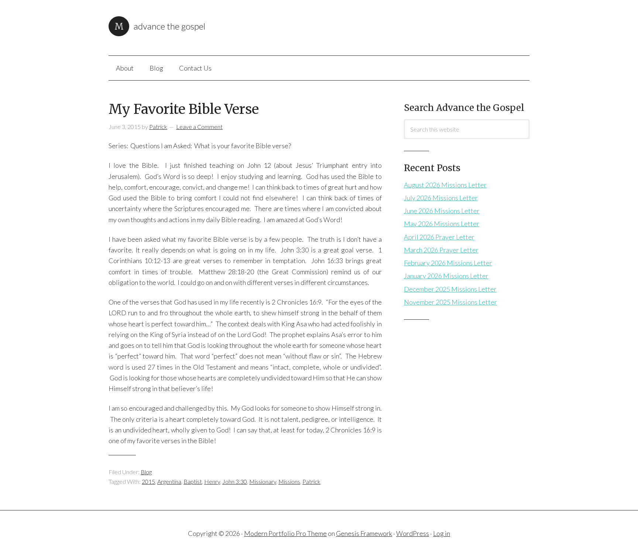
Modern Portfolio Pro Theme (285, 533)
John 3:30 (234, 481)
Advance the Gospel (169, 26)
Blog (146, 471)
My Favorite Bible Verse (184, 109)
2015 (148, 481)
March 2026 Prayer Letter (441, 250)
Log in (441, 533)
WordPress (412, 533)
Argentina (169, 481)
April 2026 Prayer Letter (439, 237)
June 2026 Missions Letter (442, 211)
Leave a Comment (199, 126)
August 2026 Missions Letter (445, 185)
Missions (289, 481)
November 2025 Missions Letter (450, 302)
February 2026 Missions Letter (448, 263)
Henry (212, 481)
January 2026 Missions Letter (446, 276)
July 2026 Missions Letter (441, 198)
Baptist (192, 481)
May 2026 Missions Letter (441, 224)
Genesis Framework (364, 533)
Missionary (262, 481)
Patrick (311, 481)
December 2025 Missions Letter (450, 289)
